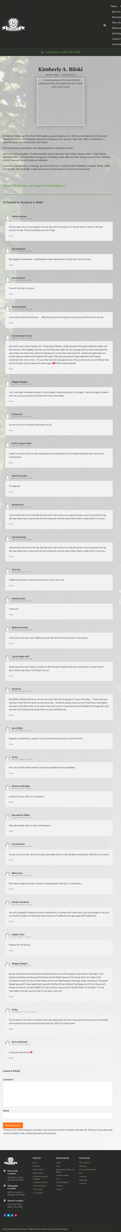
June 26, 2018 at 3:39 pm (22, 846)
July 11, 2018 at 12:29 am (21, 966)
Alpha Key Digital (61, 1229)
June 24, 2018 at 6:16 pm (21, 691)
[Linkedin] (12, 1215)
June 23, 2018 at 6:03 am (22, 478)
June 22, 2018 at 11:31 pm (21, 384)
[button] (105, 25)
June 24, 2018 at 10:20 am (22, 659)
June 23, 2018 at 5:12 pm (21, 572)
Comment (8, 1079)
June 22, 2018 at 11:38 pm (22, 416)
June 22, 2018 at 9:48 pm (22, 280)
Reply (11, 236)
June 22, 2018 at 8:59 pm (22, 251)
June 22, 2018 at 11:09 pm (22, 338)
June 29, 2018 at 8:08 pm (22, 875)
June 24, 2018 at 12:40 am (22, 630)
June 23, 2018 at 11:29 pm (22, 601)
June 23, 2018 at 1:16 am (21, 445)
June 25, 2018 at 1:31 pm (21, 788)
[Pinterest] (16, 1215)
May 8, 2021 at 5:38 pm (21, 1044)
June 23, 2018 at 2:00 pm (22, 507)
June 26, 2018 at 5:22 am (21, 817)
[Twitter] (8, 1215)
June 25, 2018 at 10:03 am (22, 759)
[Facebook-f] (5, 1215)
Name (6, 1110)
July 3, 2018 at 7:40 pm (21, 937)
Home (114, 6)
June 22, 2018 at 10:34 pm (22, 309)
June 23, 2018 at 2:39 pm (21, 539)
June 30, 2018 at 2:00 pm (22, 904)
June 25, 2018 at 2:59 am (21, 730)
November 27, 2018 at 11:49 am (24, 1012)
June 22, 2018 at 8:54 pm (21, 219)
